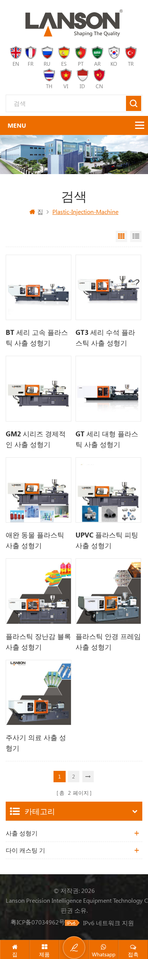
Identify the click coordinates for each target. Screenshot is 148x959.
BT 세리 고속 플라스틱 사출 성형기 (37, 337)
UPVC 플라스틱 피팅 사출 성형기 (107, 540)
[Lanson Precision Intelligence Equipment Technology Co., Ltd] (74, 23)
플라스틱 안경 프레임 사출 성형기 (108, 641)
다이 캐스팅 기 (25, 850)
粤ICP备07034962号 (38, 922)
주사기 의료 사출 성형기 (36, 743)
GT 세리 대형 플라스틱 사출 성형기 (107, 439)
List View (136, 236)
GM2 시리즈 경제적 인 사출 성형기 (36, 439)
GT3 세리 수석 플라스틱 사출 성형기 (105, 337)
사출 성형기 (22, 833)
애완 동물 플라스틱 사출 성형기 (35, 540)
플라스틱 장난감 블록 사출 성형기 (38, 641)
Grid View (121, 236)
